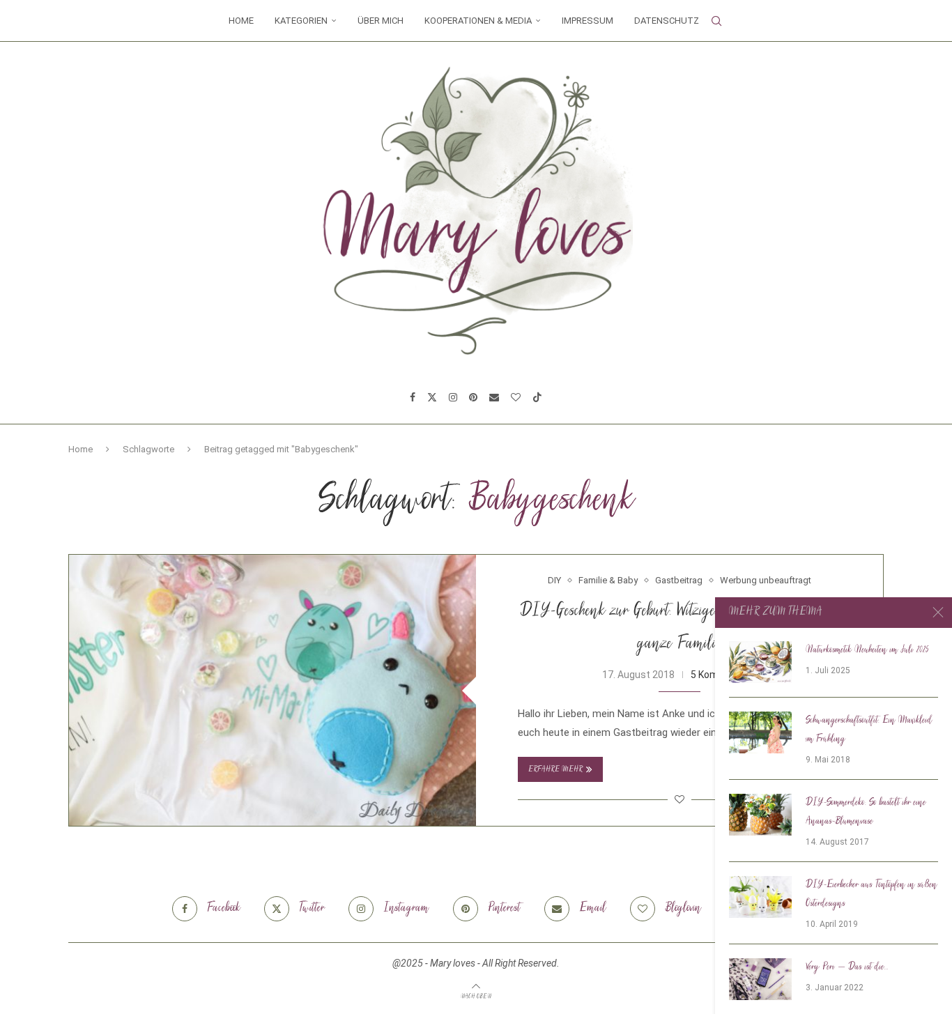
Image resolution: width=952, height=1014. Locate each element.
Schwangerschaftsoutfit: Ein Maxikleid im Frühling (869, 730)
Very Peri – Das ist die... (847, 967)
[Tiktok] (537, 397)
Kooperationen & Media (478, 20)
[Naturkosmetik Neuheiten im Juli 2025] (760, 662)
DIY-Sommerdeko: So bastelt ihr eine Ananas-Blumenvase (866, 812)
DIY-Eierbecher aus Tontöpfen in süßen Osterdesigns (871, 894)
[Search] (716, 21)
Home (241, 20)
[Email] (494, 397)
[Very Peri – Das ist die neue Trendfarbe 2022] (760, 979)
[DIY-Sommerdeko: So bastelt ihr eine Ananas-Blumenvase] (760, 815)
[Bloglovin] (516, 397)
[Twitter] (432, 397)
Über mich (381, 20)
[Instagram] (453, 397)
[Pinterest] (473, 397)
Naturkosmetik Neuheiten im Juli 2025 (867, 650)
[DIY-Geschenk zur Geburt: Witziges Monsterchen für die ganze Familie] (272, 690)
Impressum (587, 20)
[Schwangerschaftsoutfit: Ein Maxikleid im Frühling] (760, 732)
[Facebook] (412, 397)
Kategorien (301, 20)
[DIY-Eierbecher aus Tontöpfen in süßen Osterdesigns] (760, 897)
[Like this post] (679, 799)
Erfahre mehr (555, 770)
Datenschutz (666, 20)
